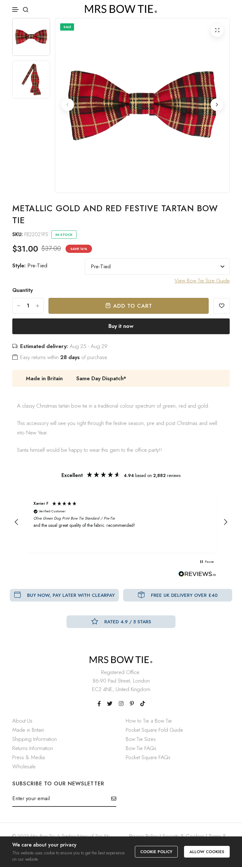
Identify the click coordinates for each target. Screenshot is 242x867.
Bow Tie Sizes (141, 739)
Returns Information (32, 748)
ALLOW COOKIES (206, 852)
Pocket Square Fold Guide (154, 730)
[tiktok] (142, 703)
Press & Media (28, 757)
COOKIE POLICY (156, 852)
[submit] (111, 798)
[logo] (121, 9)
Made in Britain (28, 730)
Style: (29, 265)
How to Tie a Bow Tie (149, 720)
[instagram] (121, 703)
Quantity (22, 290)
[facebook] (99, 703)
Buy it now (121, 326)
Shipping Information (34, 739)
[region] (121, 522)
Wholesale (24, 766)
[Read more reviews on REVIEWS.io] (197, 575)
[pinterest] (132, 703)
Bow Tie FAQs (141, 748)
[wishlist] (221, 306)
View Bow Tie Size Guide (202, 280)
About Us (22, 720)
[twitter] (109, 703)
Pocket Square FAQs (148, 757)
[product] (217, 30)
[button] (15, 9)
